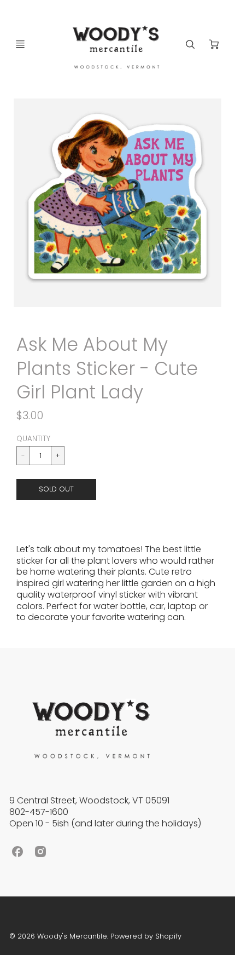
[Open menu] (20, 44)
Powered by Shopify (145, 936)
